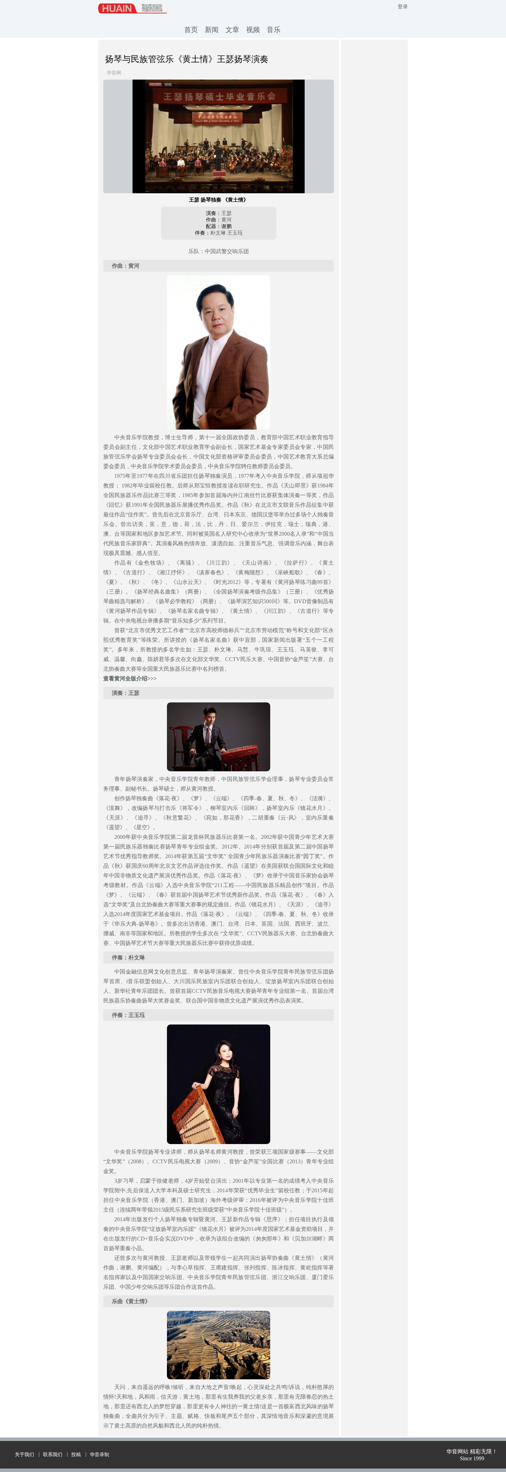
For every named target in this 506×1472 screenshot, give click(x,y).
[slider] (218, 180)
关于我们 (24, 1454)
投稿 (76, 1454)
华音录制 (99, 1454)
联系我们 (52, 1454)
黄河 (226, 220)
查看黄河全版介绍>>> (130, 678)
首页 (191, 29)
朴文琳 (218, 233)
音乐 (274, 29)
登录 (403, 6)
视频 (253, 29)
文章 (232, 29)
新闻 (212, 29)
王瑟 (226, 213)
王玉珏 (235, 233)
